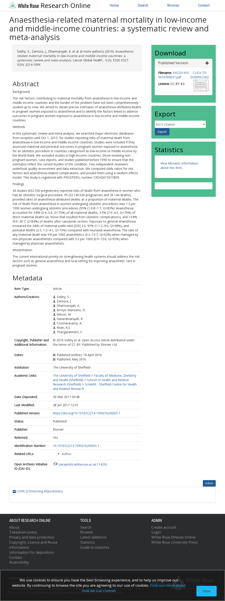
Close (206, 591)
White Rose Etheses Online (173, 537)
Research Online (54, 5)
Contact (204, 5)
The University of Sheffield (71, 375)
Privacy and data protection (31, 537)
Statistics (87, 542)
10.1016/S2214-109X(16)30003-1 (76, 446)
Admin (209, 483)
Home (114, 5)
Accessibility (19, 562)
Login (156, 532)
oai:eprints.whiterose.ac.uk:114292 (83, 464)
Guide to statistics (94, 547)
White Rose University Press (174, 542)
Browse (173, 5)
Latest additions (93, 537)
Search (143, 5)
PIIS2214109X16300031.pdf (173, 75)
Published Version (173, 62)
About (14, 527)
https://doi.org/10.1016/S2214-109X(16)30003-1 (86, 413)
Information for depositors (31, 552)
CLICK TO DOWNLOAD (199, 75)
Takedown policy (23, 532)
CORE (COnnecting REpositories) (39, 491)
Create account (163, 527)
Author (66, 454)
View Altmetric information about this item (179, 165)
